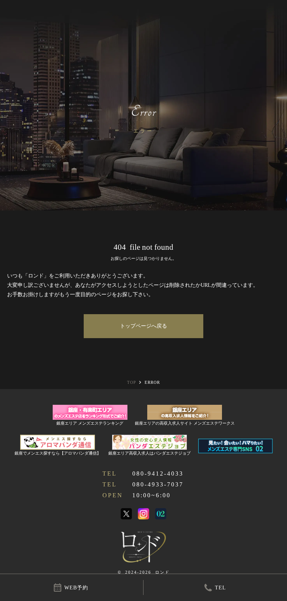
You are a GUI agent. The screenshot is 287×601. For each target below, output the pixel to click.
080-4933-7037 (157, 484)
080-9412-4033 (157, 473)
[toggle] (276, 10)
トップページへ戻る (143, 326)
